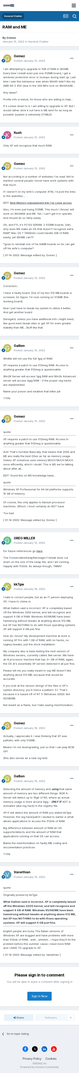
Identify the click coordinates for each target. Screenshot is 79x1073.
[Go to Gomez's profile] (7, 58)
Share (20, 1017)
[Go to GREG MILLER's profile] (7, 540)
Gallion (19, 346)
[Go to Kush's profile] (7, 135)
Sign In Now (39, 996)
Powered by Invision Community (39, 1067)
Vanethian (22, 872)
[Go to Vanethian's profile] (7, 875)
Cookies (51, 1058)
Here (39, 551)
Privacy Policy (32, 1058)
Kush (18, 133)
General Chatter (38, 41)
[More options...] (72, 58)
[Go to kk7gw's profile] (7, 587)
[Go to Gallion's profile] (7, 348)
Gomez (11, 37)
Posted (29, 60)
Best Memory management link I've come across (41, 202)
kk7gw (19, 584)
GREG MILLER (24, 538)
